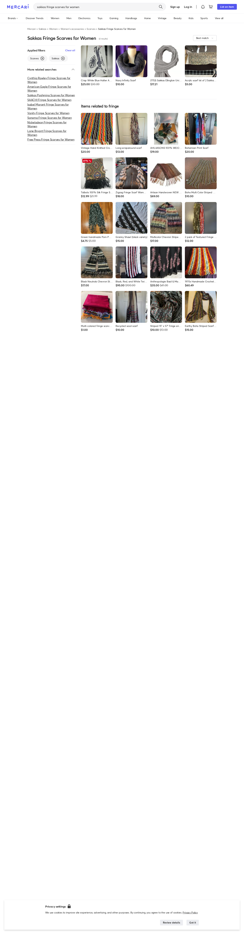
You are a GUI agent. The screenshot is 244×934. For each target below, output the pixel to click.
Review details (171, 922)
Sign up (175, 7)
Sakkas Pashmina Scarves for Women (51, 95)
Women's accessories (72, 29)
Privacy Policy (190, 912)
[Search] (160, 6)
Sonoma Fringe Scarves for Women (49, 117)
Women (53, 29)
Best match (202, 38)
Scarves (91, 29)
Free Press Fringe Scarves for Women (50, 139)
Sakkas (42, 29)
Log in (188, 7)
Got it (192, 922)
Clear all (70, 50)
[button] (202, 6)
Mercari (31, 29)
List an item (227, 6)
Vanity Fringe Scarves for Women (48, 113)
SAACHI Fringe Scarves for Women (49, 100)
